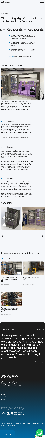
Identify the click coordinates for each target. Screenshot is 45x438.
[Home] (5, 2)
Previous (3, 235)
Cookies (3, 423)
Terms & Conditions (26, 423)
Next (42, 235)
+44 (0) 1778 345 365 (7, 402)
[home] (9, 376)
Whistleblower (17, 423)
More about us (39, 329)
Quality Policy (36, 423)
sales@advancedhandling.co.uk (11, 397)
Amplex (41, 423)
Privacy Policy (10, 423)
